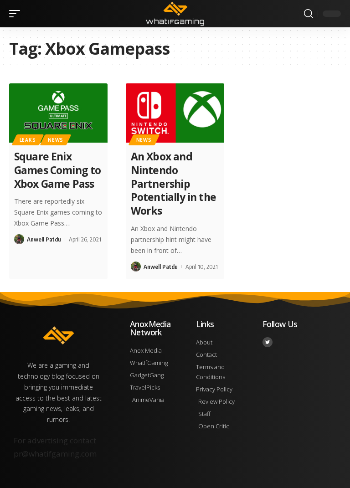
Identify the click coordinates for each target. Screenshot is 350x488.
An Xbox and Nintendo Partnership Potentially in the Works (173, 183)
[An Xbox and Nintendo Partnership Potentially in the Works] (175, 113)
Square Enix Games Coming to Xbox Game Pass (57, 170)
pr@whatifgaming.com (55, 453)
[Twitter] (267, 342)
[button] (17, 13)
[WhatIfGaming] (174, 13)
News (55, 140)
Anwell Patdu (44, 239)
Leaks (28, 140)
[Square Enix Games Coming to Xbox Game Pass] (58, 113)
